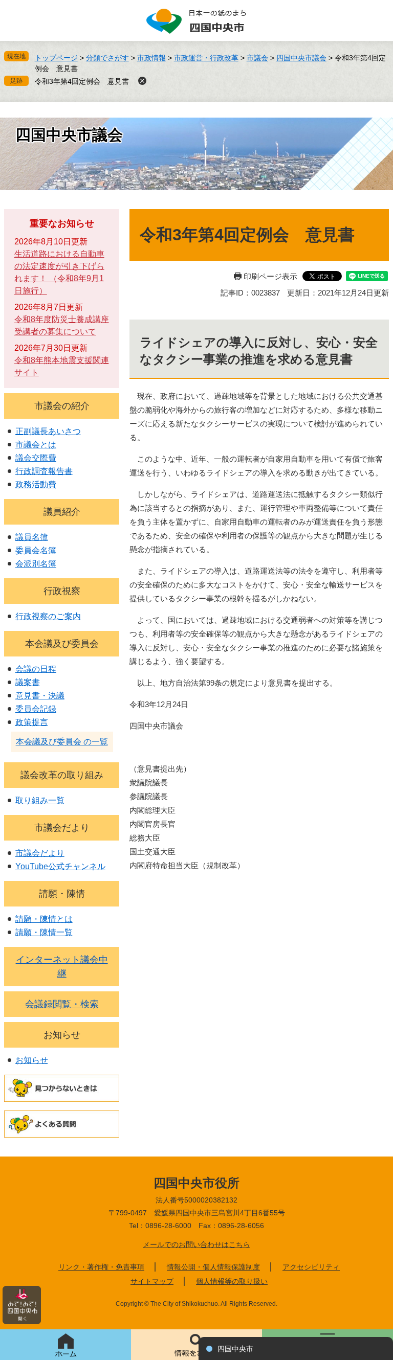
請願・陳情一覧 (44, 932)
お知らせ (61, 1035)
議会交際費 (35, 458)
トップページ (56, 58)
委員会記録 (35, 709)
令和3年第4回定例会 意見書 (82, 81)
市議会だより (62, 828)
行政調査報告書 (44, 471)
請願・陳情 (62, 894)
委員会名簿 (35, 550)
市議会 (257, 58)
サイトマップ (151, 1281)
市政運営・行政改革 (206, 58)
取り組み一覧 (39, 800)
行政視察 (61, 591)
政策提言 (31, 722)
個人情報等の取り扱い (232, 1281)
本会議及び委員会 (62, 644)
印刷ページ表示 (270, 276)
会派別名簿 (35, 563)
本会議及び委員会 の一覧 (62, 741)
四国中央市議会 (301, 58)
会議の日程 (35, 669)
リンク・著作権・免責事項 (101, 1267)
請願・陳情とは (44, 919)
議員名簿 (31, 537)
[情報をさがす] (196, 1344)
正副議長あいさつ (48, 431)
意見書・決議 (39, 695)
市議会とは (35, 444)
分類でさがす (107, 58)
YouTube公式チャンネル (60, 866)
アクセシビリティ (311, 1267)
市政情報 (151, 58)
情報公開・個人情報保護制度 (213, 1267)
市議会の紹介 (62, 406)
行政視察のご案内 (48, 616)
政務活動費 (35, 484)
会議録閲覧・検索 (62, 1004)
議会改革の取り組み (61, 775)
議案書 (27, 682)
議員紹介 (61, 512)
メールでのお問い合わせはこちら (196, 1244)
